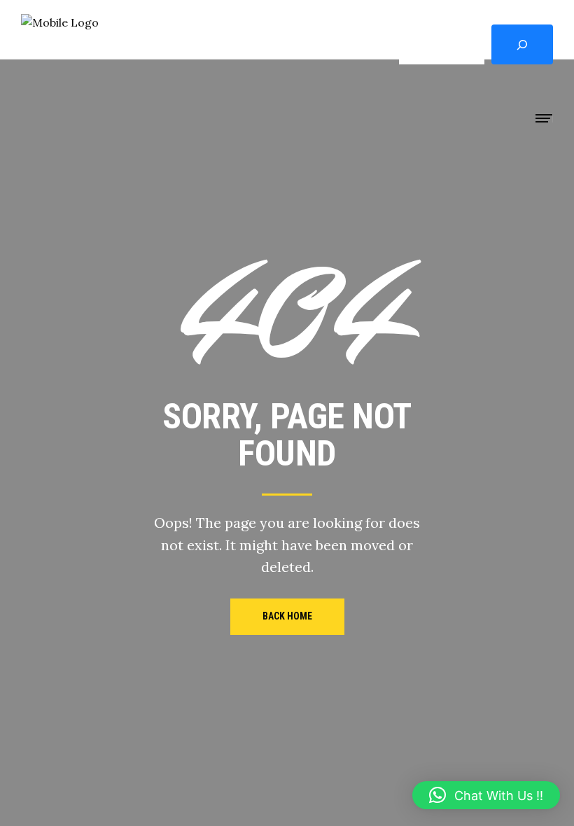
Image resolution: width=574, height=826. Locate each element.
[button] (486, 795)
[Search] (522, 44)
